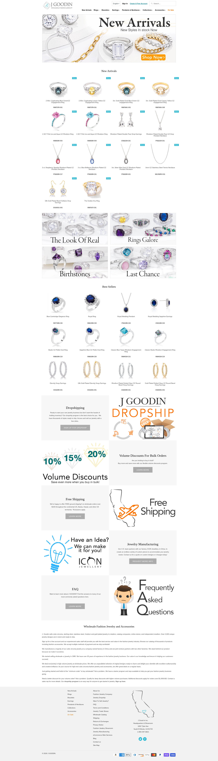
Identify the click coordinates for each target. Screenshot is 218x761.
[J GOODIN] (58, 5)
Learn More (143, 470)
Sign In (125, 3)
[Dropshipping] (143, 417)
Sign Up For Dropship (75, 427)
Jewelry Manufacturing (142, 544)
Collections (147, 10)
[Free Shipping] (143, 507)
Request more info (143, 561)
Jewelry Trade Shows (100, 711)
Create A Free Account (138, 3)
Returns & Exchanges (101, 721)
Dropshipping (75, 408)
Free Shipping (75, 499)
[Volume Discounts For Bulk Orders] (75, 462)
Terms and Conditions (101, 708)
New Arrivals (87, 10)
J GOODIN (51, 753)
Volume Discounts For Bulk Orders (142, 455)
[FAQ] (143, 597)
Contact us (97, 742)
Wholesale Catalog (100, 715)
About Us (96, 691)
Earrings (115, 10)
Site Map (96, 745)
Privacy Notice (98, 725)
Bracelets (105, 10)
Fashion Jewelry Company (102, 694)
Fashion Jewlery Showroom (103, 728)
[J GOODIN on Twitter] (140, 739)
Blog (94, 738)
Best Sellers (109, 286)
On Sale (171, 10)
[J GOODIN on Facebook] (145, 739)
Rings (96, 10)
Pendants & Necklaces (131, 10)
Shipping (96, 718)
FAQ (75, 589)
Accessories (160, 10)
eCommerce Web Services (102, 735)
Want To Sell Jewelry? (101, 701)
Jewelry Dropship (99, 698)
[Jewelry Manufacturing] (75, 552)
